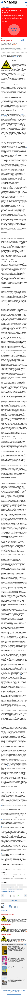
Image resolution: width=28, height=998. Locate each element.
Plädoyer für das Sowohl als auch (7, 914)
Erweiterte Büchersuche (5, 7)
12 (20, 674)
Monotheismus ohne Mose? (6, 924)
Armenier (14, 884)
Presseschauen (8, 990)
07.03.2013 (12, 925)
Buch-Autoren (17, 990)
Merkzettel (22, 41)
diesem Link (15, 56)
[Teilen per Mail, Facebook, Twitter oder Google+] (10, 896)
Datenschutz (9, 994)
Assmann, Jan (19, 884)
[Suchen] (26, 6)
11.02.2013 (12, 915)
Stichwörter (23, 990)
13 (7, 765)
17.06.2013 (12, 935)
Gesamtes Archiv (4, 910)
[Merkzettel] (18, 896)
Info (25, 944)
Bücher (13, 990)
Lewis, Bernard (4, 889)
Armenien (9, 884)
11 (24, 661)
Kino (19, 991)
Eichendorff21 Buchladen (16, 994)
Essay (2, 38)
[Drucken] (14, 896)
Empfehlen (22, 39)
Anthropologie (4, 884)
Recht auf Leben (19, 889)
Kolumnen (9, 991)
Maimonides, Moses (11, 889)
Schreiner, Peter (12, 891)
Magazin (13, 991)
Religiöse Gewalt (4, 891)
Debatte (16, 991)
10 (18, 628)
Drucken (22, 40)
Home (4, 990)
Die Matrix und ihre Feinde (6, 934)
